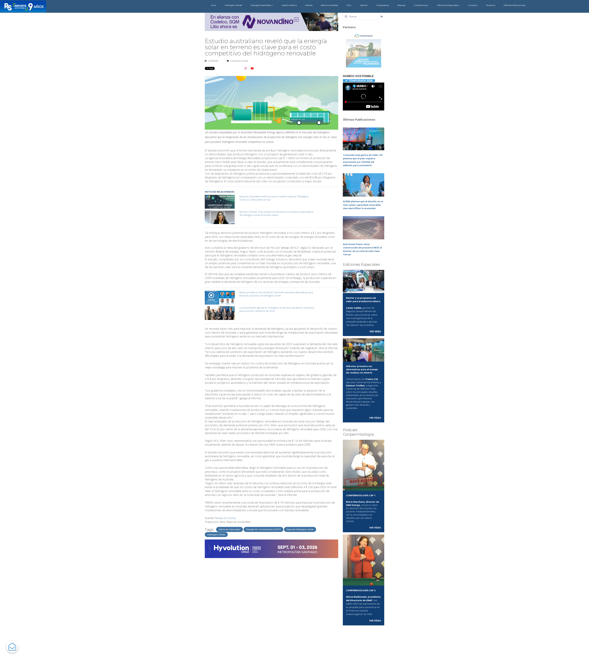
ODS (348, 5)
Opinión (364, 5)
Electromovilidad (329, 5)
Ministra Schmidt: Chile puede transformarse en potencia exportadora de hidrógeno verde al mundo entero (276, 213)
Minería (308, 5)
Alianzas (401, 5)
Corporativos (382, 5)
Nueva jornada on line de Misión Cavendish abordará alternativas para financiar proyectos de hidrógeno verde (276, 294)
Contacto (473, 5)
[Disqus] (271, 599)
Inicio (213, 5)
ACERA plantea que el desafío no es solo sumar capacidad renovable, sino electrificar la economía (363, 205)
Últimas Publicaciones (514, 5)
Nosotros (490, 5)
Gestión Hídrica (289, 5)
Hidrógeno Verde (233, 5)
